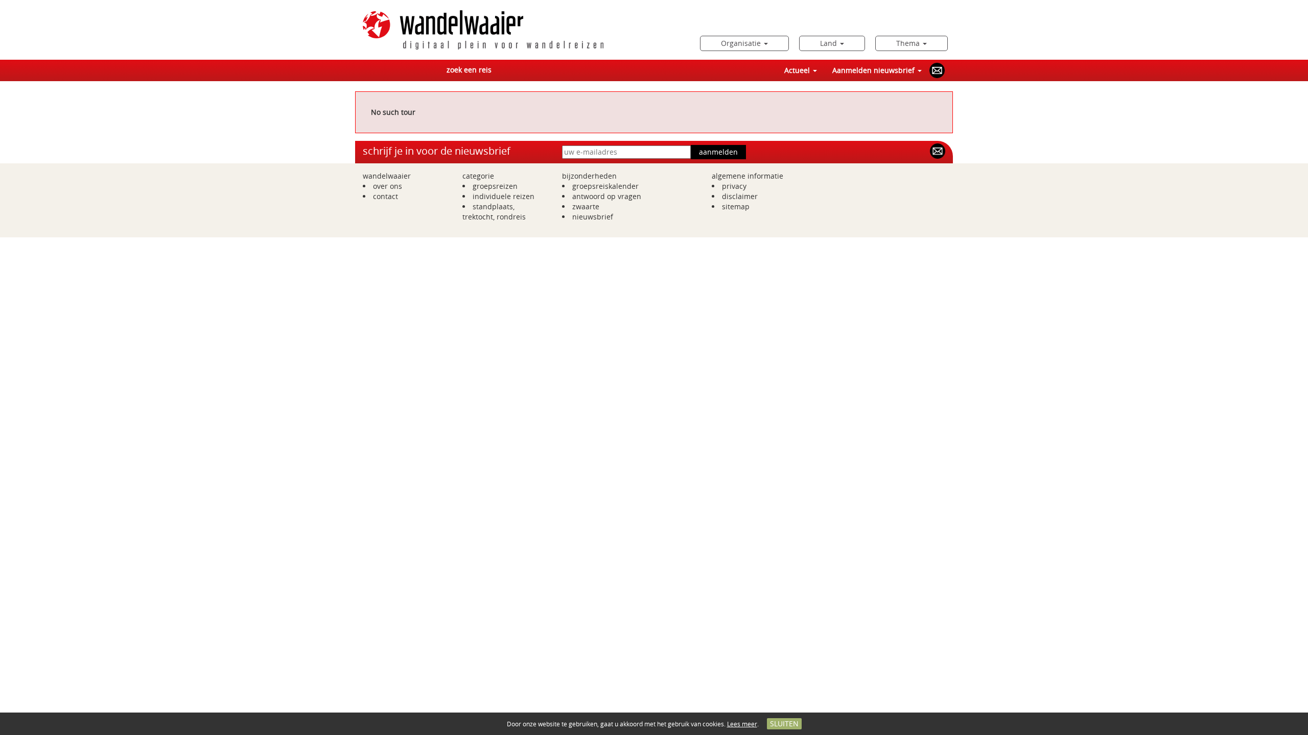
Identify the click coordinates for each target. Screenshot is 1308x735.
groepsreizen (495, 186)
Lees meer (742, 724)
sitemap (736, 206)
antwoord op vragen (606, 196)
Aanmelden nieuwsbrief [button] (874, 70)
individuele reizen (503, 196)
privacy (734, 186)
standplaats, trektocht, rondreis (494, 212)
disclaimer (740, 196)
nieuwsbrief (592, 217)
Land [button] (829, 43)
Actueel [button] (798, 70)
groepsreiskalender (605, 186)
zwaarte (585, 206)
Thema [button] (909, 43)
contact (385, 196)
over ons (387, 186)
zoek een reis (469, 70)
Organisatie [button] (742, 43)
